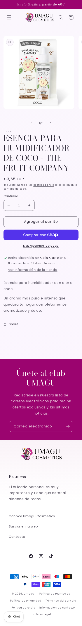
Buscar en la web (23, 526)
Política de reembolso (54, 593)
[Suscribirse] (68, 426)
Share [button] (14, 324)
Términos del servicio (60, 600)
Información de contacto (57, 607)
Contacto (17, 536)
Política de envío (23, 607)
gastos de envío (43, 185)
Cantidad (10, 196)
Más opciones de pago (41, 245)
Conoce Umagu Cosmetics (32, 516)
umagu (29, 593)
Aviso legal (43, 614)
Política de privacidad (25, 600)
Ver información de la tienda (33, 270)
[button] (9, 17)
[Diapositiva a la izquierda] (31, 123)
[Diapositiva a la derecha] (51, 123)
